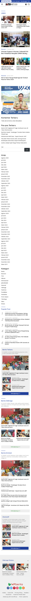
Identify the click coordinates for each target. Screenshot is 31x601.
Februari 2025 (5, 199)
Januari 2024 (4, 229)
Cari (2, 147)
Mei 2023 (3, 248)
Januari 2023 (4, 257)
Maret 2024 (4, 225)
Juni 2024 (3, 218)
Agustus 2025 (5, 185)
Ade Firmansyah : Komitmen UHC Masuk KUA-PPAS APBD (15, 506)
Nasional (3, 75)
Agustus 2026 (5, 158)
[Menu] (2, 4)
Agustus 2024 (5, 213)
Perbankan (4, 294)
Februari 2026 (5, 172)
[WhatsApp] (20, 588)
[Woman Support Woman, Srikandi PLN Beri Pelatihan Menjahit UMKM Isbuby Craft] (15, 39)
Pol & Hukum (4, 297)
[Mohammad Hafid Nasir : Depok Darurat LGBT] (6, 388)
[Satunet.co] (11, 4)
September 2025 (5, 183)
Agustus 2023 (5, 241)
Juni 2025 (3, 190)
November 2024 (5, 206)
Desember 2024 (5, 204)
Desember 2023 (5, 232)
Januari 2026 (4, 174)
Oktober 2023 (5, 236)
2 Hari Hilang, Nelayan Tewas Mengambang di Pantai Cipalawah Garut (17, 331)
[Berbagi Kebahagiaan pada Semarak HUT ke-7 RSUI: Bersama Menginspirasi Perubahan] (23, 19)
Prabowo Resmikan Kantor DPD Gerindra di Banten (17, 343)
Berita (2, 271)
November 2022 (5, 262)
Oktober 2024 (5, 209)
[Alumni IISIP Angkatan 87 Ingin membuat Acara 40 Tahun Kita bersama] (15, 363)
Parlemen (3, 290)
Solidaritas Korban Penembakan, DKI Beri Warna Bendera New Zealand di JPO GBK (16, 314)
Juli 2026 (3, 160)
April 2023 (4, 250)
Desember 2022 (5, 259)
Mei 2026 (3, 165)
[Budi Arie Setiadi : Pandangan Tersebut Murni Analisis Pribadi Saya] (6, 380)
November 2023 (5, 234)
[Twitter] (11, 588)
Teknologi (4, 299)
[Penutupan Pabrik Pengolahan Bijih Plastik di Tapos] (8, 19)
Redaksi (26, 592)
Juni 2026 (3, 162)
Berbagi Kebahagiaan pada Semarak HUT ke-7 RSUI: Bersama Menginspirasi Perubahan (23, 26)
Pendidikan (4, 292)
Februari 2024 (5, 227)
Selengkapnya (15, 393)
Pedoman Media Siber (19, 594)
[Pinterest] (14, 588)
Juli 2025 (3, 188)
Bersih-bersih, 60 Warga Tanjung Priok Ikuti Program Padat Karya (17, 325)
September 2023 (5, 239)
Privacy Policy (18, 592)
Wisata (3, 304)
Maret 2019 (4, 264)
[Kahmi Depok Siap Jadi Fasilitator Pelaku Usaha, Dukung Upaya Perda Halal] (23, 61)
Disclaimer (9, 594)
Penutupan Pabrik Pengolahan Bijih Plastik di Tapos (7, 26)
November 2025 (5, 178)
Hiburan (3, 278)
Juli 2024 (3, 215)
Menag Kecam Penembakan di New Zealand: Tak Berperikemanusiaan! (17, 320)
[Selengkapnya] (28, 560)
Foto (2, 276)
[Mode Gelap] (26, 4)
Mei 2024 (3, 220)
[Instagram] (17, 588)
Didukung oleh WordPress (10, 596)
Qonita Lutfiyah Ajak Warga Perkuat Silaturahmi (14, 143)
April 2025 (4, 195)
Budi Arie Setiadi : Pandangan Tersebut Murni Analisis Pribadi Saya (20, 379)
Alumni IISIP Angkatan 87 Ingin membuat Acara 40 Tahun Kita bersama (15, 373)
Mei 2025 (3, 192)
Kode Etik (10, 592)
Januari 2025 (4, 202)
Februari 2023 (5, 255)
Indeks (4, 592)
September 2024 (5, 211)
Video (2, 301)
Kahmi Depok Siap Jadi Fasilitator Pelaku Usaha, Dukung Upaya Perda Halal (23, 68)
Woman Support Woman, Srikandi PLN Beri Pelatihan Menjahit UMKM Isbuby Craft (14, 53)
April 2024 (4, 222)
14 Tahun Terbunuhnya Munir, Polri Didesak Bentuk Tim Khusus (16, 337)
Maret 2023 (4, 253)
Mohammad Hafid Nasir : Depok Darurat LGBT (13, 136)
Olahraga (3, 287)
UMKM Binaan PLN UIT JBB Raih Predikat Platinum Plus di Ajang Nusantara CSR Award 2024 (7, 68)
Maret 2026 (4, 169)
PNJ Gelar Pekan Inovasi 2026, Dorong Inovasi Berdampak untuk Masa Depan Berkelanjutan (14, 495)
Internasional (4, 280)
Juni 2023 (3, 246)
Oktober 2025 (5, 181)
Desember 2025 (5, 176)
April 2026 (4, 167)
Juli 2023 (3, 243)
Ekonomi (3, 49)
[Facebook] (8, 588)
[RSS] (23, 588)
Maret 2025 (4, 197)
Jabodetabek (4, 283)
